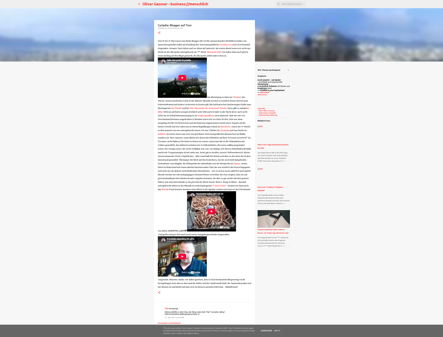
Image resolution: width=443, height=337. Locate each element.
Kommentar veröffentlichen (169, 323)
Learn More (266, 331)
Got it (277, 331)
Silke (167, 308)
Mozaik (165, 189)
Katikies (162, 134)
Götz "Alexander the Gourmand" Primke (208, 108)
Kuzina (237, 97)
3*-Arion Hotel (219, 186)
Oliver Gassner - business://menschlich (175, 4)
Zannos (236, 163)
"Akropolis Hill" (214, 52)
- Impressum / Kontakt (267, 113)
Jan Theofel (176, 108)
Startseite (261, 108)
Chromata (224, 130)
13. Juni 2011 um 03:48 (174, 317)
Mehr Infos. (262, 95)
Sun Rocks (225, 126)
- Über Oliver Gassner (266, 111)
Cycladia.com (225, 44)
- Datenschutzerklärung (267, 115)
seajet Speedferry (206, 115)
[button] (159, 32)
